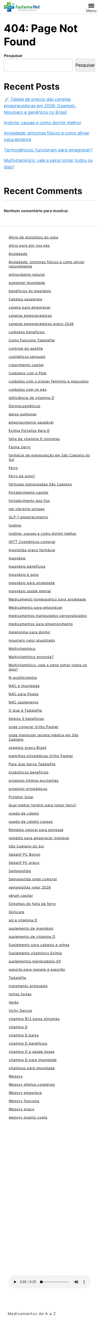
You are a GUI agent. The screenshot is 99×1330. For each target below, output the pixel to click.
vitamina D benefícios (28, 1043)
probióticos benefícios (29, 772)
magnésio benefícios (27, 566)
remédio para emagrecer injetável (39, 838)
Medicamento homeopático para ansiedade (47, 599)
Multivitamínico (22, 648)
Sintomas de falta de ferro (32, 904)
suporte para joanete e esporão (37, 969)
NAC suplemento (23, 702)
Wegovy (16, 1076)
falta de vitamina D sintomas (34, 439)
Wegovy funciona (24, 1101)
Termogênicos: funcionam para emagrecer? (48, 149)
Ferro (13, 468)
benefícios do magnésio (30, 291)
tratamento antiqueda (28, 986)
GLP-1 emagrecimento (28, 517)
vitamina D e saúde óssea (32, 1051)
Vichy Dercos (20, 1010)
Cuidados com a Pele (27, 373)
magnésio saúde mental (30, 591)
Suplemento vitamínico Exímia (35, 953)
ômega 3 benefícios (26, 718)
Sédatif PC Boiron (24, 854)
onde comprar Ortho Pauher (34, 727)
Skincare (16, 912)
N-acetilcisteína (23, 677)
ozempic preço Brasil (27, 747)
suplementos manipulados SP (35, 961)
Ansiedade (18, 254)
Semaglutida (20, 871)
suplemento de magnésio (31, 928)
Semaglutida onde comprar (33, 879)
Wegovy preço (21, 1109)
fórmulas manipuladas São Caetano (40, 484)
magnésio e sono (24, 574)
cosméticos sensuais (27, 356)
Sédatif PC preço (24, 862)
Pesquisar (13, 55)
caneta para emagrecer (30, 307)
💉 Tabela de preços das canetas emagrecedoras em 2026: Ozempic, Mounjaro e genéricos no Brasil (40, 106)
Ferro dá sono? (22, 476)
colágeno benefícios (27, 332)
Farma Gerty (20, 447)
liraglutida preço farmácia (32, 550)
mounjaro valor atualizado (32, 640)
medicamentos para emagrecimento (41, 624)
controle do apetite (26, 348)
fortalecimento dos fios (29, 501)
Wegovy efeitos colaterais (32, 1084)
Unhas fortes (20, 994)
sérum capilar (21, 895)
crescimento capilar (26, 365)
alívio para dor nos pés (29, 245)
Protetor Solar (21, 797)
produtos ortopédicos (28, 789)
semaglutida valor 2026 (30, 887)
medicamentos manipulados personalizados (48, 616)
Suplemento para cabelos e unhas (39, 945)
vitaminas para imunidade (32, 1068)
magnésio (17, 558)
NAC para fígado (24, 694)
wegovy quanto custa (28, 1117)
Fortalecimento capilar (29, 492)
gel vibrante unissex (27, 509)
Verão (14, 1002)
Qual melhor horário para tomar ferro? (42, 805)
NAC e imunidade (24, 686)
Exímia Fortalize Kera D (29, 430)
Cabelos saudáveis (25, 299)
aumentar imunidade (27, 283)
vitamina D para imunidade (33, 1060)
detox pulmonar (23, 414)
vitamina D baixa (24, 1035)
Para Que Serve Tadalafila (32, 764)
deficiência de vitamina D (31, 398)
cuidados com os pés (28, 389)
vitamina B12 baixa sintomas (34, 1019)
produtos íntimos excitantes (34, 780)
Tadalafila (17, 978)
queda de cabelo (24, 813)
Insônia (15, 525)
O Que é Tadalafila (25, 710)
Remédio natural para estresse (36, 830)
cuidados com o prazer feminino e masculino (49, 381)
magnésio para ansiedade (32, 583)
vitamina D (18, 1027)
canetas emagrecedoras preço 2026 (41, 324)
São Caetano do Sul (26, 846)
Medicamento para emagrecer (35, 607)
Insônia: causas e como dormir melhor (42, 122)
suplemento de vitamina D (32, 936)
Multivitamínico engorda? (31, 657)
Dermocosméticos (24, 406)
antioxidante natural (27, 274)
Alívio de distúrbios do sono (33, 237)
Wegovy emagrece (25, 1093)
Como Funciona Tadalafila (32, 340)
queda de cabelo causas (31, 821)
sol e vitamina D (23, 920)
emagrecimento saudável (31, 422)
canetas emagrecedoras (30, 315)
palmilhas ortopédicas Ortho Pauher (41, 756)
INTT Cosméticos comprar (32, 542)
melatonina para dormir (29, 632)
